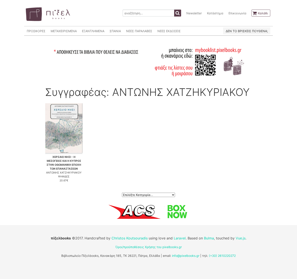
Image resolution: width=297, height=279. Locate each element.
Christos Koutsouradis (130, 238)
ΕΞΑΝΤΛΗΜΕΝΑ (93, 31)
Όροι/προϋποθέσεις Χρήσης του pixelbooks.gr (148, 247)
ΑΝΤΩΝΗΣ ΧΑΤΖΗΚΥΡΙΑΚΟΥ (64, 172)
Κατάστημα (215, 13)
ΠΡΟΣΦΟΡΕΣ (36, 31)
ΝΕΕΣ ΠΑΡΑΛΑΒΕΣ (139, 31)
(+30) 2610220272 (222, 255)
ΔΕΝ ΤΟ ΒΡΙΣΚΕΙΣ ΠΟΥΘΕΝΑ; (247, 31)
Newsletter (194, 13)
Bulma (209, 238)
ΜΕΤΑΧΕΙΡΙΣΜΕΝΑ (64, 31)
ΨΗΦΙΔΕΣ (64, 176)
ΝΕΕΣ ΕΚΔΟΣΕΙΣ (169, 31)
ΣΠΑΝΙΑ (115, 31)
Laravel (180, 238)
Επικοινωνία (237, 13)
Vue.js (240, 238)
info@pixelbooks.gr (185, 255)
